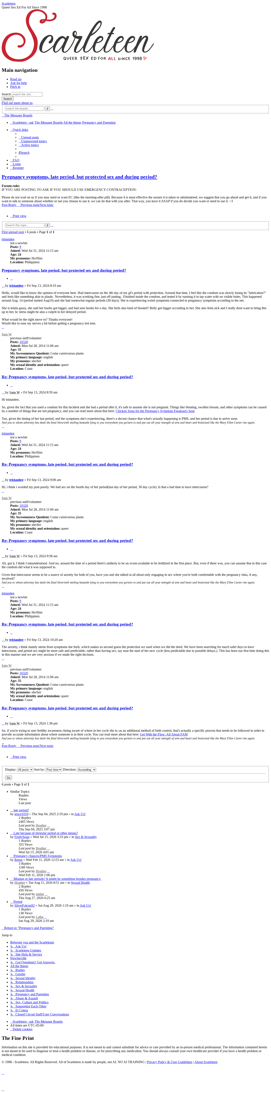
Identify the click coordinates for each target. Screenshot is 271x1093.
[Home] (78, 61)
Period (18, 901)
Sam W (7, 334)
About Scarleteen (205, 1062)
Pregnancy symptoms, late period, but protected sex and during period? (79, 177)
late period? (21, 810)
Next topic (47, 205)
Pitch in (15, 87)
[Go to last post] (48, 825)
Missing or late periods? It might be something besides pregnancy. (57, 879)
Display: (11, 769)
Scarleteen (8, 3)
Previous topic (30, 205)
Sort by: (40, 769)
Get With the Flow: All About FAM (164, 734)
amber (40, 894)
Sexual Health (80, 882)
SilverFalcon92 (24, 905)
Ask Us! (80, 814)
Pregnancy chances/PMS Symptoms (38, 856)
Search (6, 94)
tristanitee (8, 239)
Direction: (70, 769)
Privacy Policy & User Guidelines (169, 1062)
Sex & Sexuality (86, 837)
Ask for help (18, 83)
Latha (39, 917)
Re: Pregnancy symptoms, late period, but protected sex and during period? (67, 377)
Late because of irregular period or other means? (46, 833)
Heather (41, 825)
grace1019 (21, 814)
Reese (18, 860)
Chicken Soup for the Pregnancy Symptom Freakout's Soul (155, 411)
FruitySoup (21, 837)
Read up (15, 79)
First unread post (13, 232)
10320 (23, 342)
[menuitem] (29, 137)
